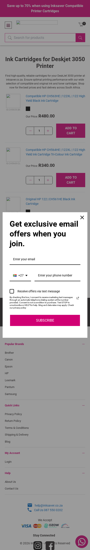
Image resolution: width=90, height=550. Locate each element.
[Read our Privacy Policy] (77, 298)
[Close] (82, 217)
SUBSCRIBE (45, 320)
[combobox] (20, 275)
